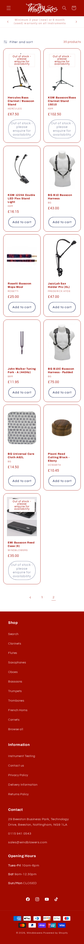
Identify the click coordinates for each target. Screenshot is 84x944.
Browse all (15, 729)
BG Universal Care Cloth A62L (21, 455)
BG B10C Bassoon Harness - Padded (61, 370)
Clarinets (14, 643)
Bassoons (15, 681)
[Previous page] (30, 597)
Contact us (16, 765)
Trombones (16, 700)
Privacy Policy (18, 775)
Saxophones (17, 662)
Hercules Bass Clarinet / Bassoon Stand (21, 101)
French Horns (18, 710)
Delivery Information (23, 784)
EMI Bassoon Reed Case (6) (21, 544)
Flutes (12, 653)
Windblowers (35, 933)
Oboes (13, 672)
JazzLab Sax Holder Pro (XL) (59, 285)
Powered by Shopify (55, 933)
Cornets (13, 719)
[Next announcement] (76, 21)
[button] (8, 8)
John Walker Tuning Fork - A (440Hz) (22, 370)
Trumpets (15, 691)
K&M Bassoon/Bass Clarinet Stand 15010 (62, 101)
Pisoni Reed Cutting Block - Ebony (59, 457)
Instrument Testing (21, 756)
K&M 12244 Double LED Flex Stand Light (21, 198)
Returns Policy (18, 794)
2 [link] (54, 597)
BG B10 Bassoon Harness (60, 196)
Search (13, 634)
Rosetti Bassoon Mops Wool (19, 285)
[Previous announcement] (7, 21)
